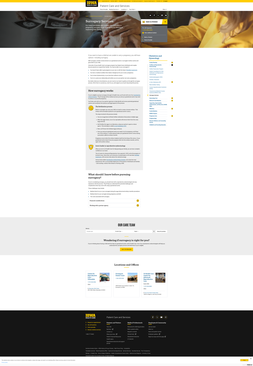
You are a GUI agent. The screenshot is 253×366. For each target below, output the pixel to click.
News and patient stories (154, 331)
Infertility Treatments (154, 79)
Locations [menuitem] (123, 9)
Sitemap (87, 353)
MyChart (109, 329)
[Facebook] (153, 317)
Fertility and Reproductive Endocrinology (155, 65)
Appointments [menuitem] (105, 1)
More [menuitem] (164, 9)
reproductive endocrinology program (115, 159)
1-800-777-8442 (90, 334)
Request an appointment (94, 322)
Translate (158, 1)
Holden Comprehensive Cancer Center (120, 353)
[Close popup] (250, 358)
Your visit (109, 326)
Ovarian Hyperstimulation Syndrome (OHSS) (157, 88)
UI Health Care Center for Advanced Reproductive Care (148, 277)
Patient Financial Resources (114, 336)
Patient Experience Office (101, 351)
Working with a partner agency (99, 205)
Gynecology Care (153, 98)
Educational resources (133, 336)
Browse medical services (94, 329)
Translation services (90, 351)
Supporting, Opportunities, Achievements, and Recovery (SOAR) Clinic (158, 104)
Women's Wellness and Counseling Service (157, 121)
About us (150, 329)
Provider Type (118, 231)
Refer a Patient (148, 37)
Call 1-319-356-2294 (126, 249)
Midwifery (151, 108)
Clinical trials (130, 334)
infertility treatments (132, 70)
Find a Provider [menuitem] (104, 9)
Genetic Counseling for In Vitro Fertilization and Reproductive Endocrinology (156, 73)
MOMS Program (153, 113)
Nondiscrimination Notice (91, 348)
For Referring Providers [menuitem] (136, 1)
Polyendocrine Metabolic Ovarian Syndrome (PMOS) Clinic (157, 91)
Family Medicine (153, 111)
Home (87, 16)
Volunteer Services (136, 351)
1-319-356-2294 (147, 30)
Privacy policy (5, 362)
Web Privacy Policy (118, 348)
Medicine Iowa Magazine (135, 353)
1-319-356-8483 (147, 286)
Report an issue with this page (156, 336)
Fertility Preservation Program (156, 69)
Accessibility (127, 348)
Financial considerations (97, 200)
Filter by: (87, 228)
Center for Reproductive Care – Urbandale (92, 276)
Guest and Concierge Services (115, 351)
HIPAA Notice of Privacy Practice (105, 348)
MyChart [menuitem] (112, 1)
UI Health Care (93, 353)
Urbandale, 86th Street (94, 288)
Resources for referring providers (135, 326)
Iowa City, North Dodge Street (151, 292)
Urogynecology (153, 118)
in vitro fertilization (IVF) (120, 126)
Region (135, 231)
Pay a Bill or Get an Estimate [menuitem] (125, 1)
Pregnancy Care (153, 116)
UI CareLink (130, 339)
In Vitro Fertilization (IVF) (155, 82)
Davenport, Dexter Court (120, 274)
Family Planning (153, 62)
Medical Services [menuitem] (113, 9)
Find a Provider (148, 40)
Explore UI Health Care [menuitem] (148, 1)
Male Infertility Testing (154, 84)
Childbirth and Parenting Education (157, 124)
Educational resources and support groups (116, 342)
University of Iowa (146, 353)
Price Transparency (145, 351)
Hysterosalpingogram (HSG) (156, 77)
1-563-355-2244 (120, 278)
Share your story (111, 334)
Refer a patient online (132, 329)
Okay (244, 360)
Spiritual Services (127, 351)
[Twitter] (157, 317)
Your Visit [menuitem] (131, 9)
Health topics (110, 339)
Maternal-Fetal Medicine (155, 100)
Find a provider (91, 327)
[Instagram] (165, 317)
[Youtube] (161, 317)
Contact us (109, 331)
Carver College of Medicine (104, 353)
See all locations (92, 325)
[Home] (92, 3)
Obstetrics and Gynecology (155, 57)
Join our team (152, 326)
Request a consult (132, 331)
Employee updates (153, 334)
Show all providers (161, 231)
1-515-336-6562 (92, 282)
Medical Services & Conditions (96, 16)
